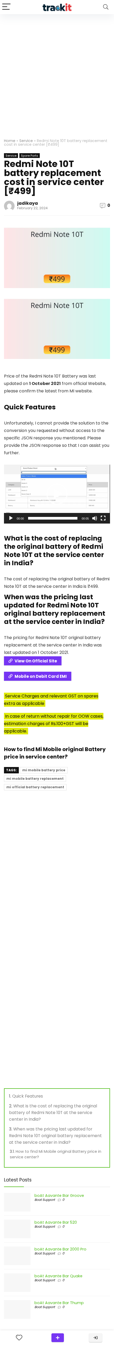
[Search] (105, 7)
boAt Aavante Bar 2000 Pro (60, 1249)
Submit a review (57, 1337)
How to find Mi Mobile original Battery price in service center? (55, 753)
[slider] (52, 518)
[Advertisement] (57, 74)
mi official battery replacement (35, 787)
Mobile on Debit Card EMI (41, 676)
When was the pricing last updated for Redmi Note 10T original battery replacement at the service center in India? (55, 1135)
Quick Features (27, 1096)
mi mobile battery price (43, 770)
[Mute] (94, 518)
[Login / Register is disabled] (95, 1337)
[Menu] (6, 7)
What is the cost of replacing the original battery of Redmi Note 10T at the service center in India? (53, 1112)
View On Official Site (36, 661)
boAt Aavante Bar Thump (59, 1302)
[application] (57, 494)
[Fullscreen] (103, 518)
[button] (57, 494)
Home (9, 140)
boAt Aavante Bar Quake (58, 1276)
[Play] (11, 518)
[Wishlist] (19, 1337)
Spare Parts (29, 155)
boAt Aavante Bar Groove (59, 1195)
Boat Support (44, 1199)
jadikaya (27, 203)
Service (26, 140)
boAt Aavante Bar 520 (55, 1222)
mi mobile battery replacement (35, 778)
